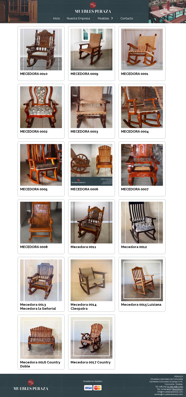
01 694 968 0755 (175, 386)
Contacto (126, 18)
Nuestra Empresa (78, 18)
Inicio (56, 18)
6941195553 (177, 389)
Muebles (103, 18)
